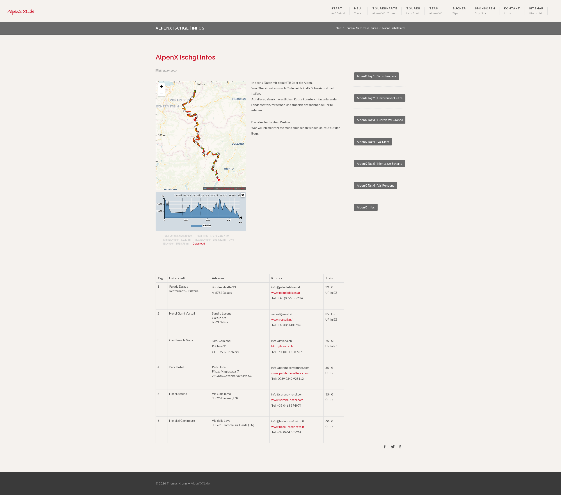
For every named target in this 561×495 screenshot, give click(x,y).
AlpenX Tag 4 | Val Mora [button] (373, 141)
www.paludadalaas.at (285, 292)
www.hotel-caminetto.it (287, 427)
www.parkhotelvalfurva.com (290, 373)
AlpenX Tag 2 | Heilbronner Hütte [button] (380, 98)
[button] (161, 86)
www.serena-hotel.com (287, 400)
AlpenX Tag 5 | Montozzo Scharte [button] (379, 163)
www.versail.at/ (281, 319)
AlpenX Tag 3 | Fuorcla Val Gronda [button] (380, 120)
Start (338, 28)
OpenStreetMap (226, 188)
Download (199, 243)
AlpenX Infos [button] (366, 207)
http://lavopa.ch (282, 346)
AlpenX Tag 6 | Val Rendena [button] (375, 185)
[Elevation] (243, 195)
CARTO (241, 188)
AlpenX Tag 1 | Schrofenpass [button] (376, 76)
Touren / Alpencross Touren (361, 28)
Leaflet (210, 188)
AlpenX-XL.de (200, 483)
